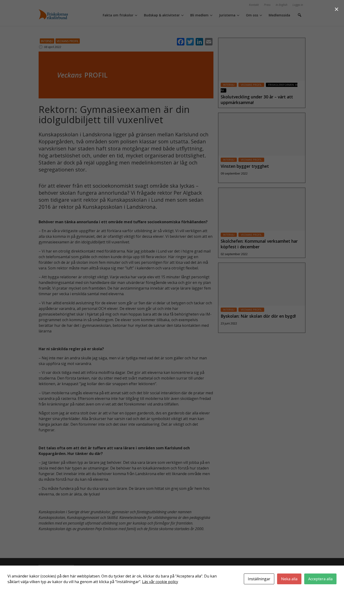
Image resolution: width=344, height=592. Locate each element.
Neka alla (289, 578)
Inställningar (259, 578)
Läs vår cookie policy (160, 581)
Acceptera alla (320, 578)
